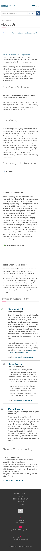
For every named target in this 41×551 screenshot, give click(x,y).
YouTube (20, 504)
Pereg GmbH (23, 352)
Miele (30, 350)
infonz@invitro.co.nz (22, 529)
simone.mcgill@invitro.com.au (23, 357)
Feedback (20, 496)
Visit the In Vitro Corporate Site (13, 481)
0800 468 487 (21, 520)
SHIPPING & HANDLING (20, 499)
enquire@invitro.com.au (23, 531)
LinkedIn (20, 502)
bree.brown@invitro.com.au (23, 400)
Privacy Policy (20, 493)
